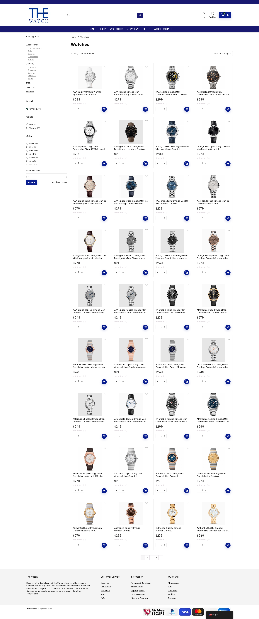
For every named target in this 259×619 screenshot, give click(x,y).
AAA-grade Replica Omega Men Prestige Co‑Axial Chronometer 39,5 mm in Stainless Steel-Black (172, 258)
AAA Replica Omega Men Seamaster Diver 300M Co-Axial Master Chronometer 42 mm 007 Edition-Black (213, 96)
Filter (31, 182)
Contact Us (106, 586)
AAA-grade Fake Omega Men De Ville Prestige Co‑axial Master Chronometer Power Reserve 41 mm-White (89, 259)
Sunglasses (33, 57)
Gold (31, 154)
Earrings (31, 73)
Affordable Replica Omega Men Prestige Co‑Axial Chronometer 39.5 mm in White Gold (130, 422)
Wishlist (171, 594)
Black (31, 143)
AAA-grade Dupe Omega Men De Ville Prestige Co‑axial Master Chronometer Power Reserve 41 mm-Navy (131, 205)
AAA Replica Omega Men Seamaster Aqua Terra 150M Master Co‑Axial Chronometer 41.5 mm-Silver (129, 96)
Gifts (146, 29)
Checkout (172, 590)
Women (30, 91)
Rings (30, 78)
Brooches (32, 70)
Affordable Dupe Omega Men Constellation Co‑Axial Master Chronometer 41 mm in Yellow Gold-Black (212, 314)
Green (32, 157)
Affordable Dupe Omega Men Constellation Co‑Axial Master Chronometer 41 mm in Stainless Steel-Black (172, 314)
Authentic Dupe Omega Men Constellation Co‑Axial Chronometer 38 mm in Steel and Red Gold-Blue (170, 477)
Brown (32, 150)
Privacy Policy (137, 586)
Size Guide (105, 590)
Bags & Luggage (35, 48)
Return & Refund (138, 594)
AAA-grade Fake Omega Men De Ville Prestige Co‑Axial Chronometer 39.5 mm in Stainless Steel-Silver (213, 205)
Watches (116, 29)
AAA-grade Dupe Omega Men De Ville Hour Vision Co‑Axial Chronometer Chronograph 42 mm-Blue (172, 150)
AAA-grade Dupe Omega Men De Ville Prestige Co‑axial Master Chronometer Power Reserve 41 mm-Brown (89, 205)
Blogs (103, 594)
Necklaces (32, 76)
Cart (170, 586)
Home (91, 29)
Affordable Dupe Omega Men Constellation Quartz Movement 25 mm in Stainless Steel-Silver (172, 367)
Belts (30, 51)
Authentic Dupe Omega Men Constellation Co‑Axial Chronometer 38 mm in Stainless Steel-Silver (130, 477)
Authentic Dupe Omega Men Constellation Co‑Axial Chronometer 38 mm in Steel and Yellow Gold (211, 477)
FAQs (103, 598)
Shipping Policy (137, 590)
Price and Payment (140, 598)
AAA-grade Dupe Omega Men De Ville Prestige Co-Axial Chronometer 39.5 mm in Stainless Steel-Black (213, 150)
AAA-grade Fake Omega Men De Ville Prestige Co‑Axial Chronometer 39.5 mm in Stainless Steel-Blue (172, 205)
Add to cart (104, 109)
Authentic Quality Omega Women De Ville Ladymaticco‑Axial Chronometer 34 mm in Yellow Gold (172, 532)
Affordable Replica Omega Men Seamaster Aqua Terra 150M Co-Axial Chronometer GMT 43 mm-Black (172, 423)
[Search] (140, 15)
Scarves (31, 54)
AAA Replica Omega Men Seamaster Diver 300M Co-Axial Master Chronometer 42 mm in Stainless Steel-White (89, 150)
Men (28, 82)
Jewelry (133, 29)
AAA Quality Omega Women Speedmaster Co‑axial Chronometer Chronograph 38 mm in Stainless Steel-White (88, 96)
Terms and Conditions (141, 583)
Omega (33, 109)
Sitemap (172, 598)
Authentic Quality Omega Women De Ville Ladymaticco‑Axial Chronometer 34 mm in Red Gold (130, 532)
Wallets (31, 59)
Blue (31, 147)
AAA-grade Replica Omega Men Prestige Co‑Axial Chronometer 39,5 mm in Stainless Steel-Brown (213, 258)
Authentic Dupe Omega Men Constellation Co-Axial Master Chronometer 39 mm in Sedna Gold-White (88, 477)
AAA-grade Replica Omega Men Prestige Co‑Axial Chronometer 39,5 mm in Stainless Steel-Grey (89, 313)
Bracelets (32, 67)
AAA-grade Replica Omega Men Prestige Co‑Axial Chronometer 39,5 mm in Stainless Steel (130, 258)
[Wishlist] (212, 14)
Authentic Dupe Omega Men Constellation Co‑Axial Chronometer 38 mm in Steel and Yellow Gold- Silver (87, 532)
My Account (173, 583)
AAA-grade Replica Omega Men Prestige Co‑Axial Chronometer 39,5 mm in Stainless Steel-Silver (130, 313)
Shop (102, 29)
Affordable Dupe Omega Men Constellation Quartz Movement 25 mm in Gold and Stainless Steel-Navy (89, 368)
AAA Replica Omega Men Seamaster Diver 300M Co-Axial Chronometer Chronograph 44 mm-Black (171, 96)
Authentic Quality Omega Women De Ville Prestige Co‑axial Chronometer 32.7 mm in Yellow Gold (213, 532)
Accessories (163, 29)
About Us (105, 583)
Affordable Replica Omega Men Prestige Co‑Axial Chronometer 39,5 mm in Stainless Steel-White (213, 367)
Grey (31, 161)
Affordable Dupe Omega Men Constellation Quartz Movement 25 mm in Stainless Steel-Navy (130, 367)
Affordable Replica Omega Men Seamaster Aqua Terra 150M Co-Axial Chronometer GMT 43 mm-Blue (213, 423)
